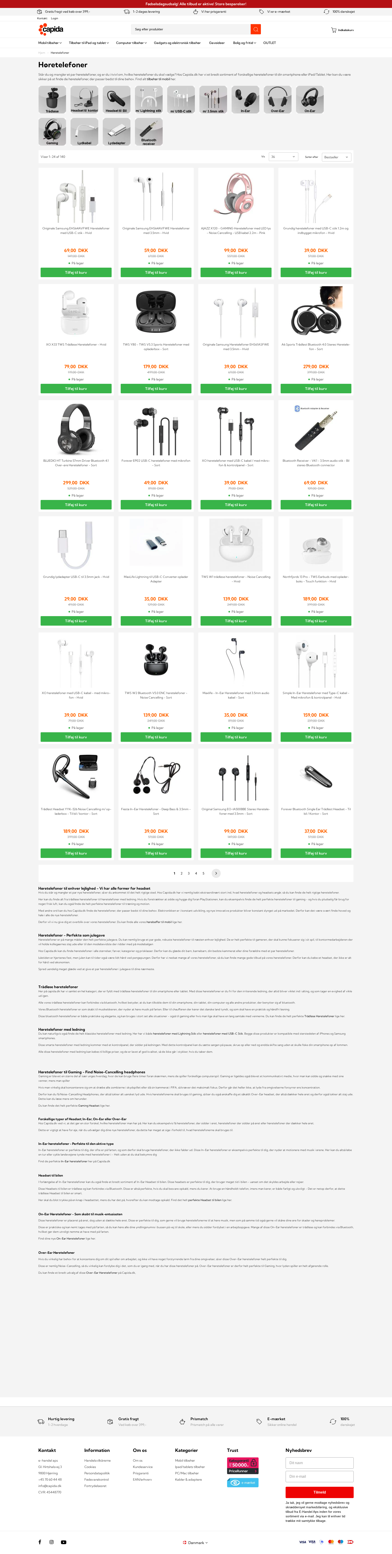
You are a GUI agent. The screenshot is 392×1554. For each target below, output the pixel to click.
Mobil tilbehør (185, 1460)
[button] (198, 1542)
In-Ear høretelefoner (74, 1161)
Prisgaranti (141, 1473)
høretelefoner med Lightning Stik (174, 1033)
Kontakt (42, 18)
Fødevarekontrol (96, 1479)
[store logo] (51, 29)
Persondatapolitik (97, 1473)
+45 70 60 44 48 (50, 1479)
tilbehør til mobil (158, 79)
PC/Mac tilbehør (187, 1473)
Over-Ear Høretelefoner (102, 1272)
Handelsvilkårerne (97, 1460)
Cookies (90, 1467)
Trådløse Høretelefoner (319, 1016)
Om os (137, 1460)
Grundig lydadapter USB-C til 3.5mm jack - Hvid (76, 577)
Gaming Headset (89, 1105)
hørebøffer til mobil (159, 922)
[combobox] (196, 29)
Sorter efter (311, 157)
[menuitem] (49, 43)
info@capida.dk (49, 1486)
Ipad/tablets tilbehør (190, 1467)
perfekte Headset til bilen (204, 1200)
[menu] (196, 43)
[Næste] (215, 873)
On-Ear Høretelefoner (70, 1238)
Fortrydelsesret (95, 1486)
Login (54, 18)
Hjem (42, 52)
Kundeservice (143, 1467)
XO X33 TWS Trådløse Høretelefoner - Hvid (76, 344)
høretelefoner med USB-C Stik (223, 1033)
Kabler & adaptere (188, 1479)
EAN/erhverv (142, 1479)
